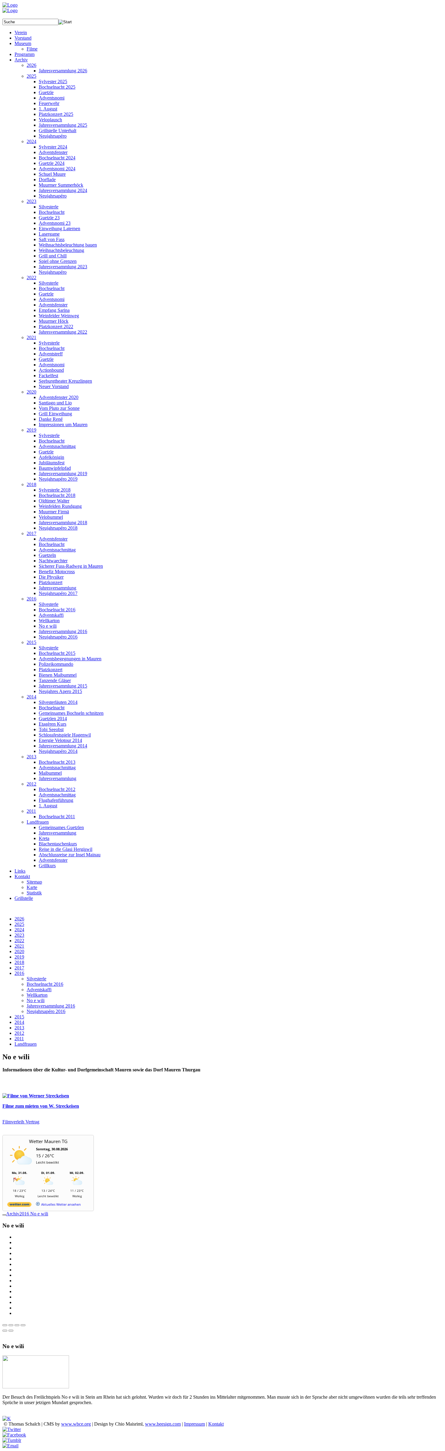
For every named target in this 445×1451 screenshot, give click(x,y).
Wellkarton (37, 995)
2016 (19, 973)
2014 (19, 1022)
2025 (19, 924)
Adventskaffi (39, 989)
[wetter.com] (19, 1205)
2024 (19, 929)
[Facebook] (14, 1434)
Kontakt (216, 1423)
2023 (19, 935)
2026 (19, 918)
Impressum (194, 1423)
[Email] (10, 1445)
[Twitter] (11, 1429)
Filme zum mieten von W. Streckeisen (40, 1106)
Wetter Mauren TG (48, 1141)
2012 (19, 1033)
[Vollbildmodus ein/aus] (17, 1325)
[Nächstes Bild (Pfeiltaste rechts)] (10, 1331)
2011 (19, 1038)
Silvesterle (36, 978)
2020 (19, 951)
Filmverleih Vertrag (20, 1121)
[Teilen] (10, 1325)
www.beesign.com (163, 1423)
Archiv (12, 1213)
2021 (19, 946)
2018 (19, 962)
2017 (19, 967)
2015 (19, 1016)
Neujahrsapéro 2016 (46, 1011)
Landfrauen (26, 1044)
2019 (19, 956)
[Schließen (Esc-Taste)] (4, 1325)
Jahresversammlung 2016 (51, 1005)
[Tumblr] (11, 1440)
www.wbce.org (76, 1423)
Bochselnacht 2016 (45, 984)
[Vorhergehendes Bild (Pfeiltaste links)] (4, 1331)
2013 (19, 1027)
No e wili (35, 1000)
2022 (19, 940)
